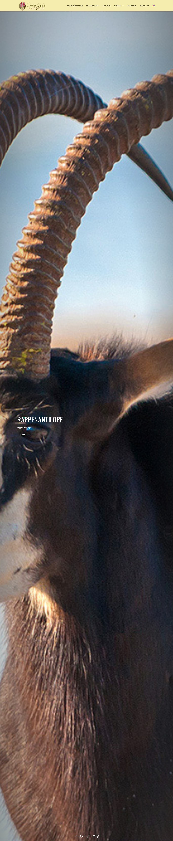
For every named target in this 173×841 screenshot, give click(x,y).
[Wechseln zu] (154, 8)
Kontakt (26, 434)
